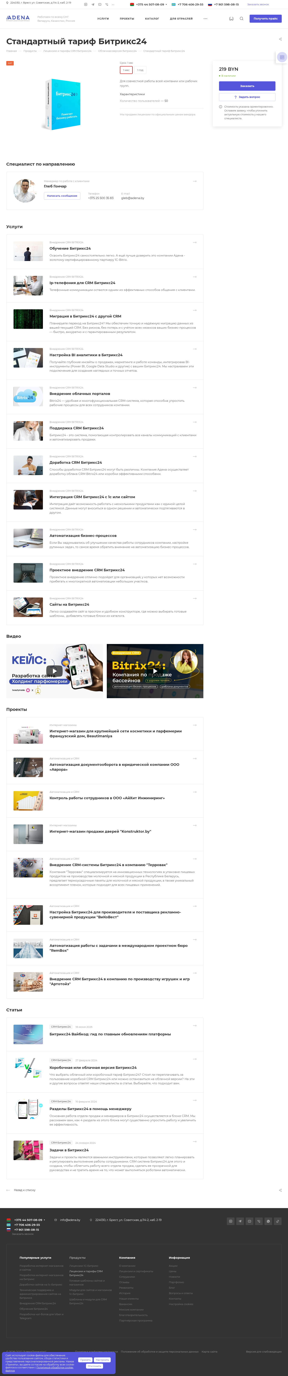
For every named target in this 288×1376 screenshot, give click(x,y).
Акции (173, 1265)
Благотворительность (133, 1315)
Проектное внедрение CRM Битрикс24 (87, 570)
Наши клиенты (129, 1298)
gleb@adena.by (132, 198)
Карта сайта (209, 1351)
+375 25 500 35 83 (100, 198)
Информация (179, 1257)
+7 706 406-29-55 (190, 4)
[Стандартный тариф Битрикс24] (63, 105)
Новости (174, 1276)
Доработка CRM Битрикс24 (76, 462)
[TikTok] (278, 1221)
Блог (172, 1287)
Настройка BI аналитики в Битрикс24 (86, 355)
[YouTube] (100, 4)
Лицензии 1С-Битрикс (83, 1265)
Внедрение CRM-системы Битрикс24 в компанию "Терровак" (109, 865)
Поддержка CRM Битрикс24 (77, 428)
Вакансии (125, 1304)
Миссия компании (131, 1309)
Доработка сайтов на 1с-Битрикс (41, 1284)
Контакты (175, 1298)
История (124, 1293)
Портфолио (176, 1282)
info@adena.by (70, 1220)
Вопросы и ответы (181, 1293)
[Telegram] (93, 4)
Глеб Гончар (55, 186)
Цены (172, 1271)
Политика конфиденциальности (96, 1351)
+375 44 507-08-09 (150, 4)
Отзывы (124, 1282)
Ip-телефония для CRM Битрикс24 (82, 283)
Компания (127, 1257)
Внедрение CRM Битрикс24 (38, 1303)
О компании (127, 1265)
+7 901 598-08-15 (226, 4)
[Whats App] (268, 1221)
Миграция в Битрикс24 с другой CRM (85, 316)
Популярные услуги (35, 1257)
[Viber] (107, 4)
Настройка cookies (181, 1304)
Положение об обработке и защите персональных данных (160, 1351)
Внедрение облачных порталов (80, 394)
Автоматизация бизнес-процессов (83, 536)
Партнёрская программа (135, 1320)
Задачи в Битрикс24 (69, 1150)
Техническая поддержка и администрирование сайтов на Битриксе (40, 1293)
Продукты (77, 1257)
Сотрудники (127, 1276)
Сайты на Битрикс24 (69, 604)
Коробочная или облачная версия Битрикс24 (93, 1068)
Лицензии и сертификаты (136, 1271)
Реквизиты (126, 1287)
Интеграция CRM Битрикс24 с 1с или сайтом (92, 497)
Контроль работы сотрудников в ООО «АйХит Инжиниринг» (107, 798)
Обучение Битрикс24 (70, 248)
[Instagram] (86, 4)
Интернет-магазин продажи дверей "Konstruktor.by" (100, 831)
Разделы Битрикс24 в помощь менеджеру (90, 1109)
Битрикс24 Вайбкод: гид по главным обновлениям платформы (110, 1034)
